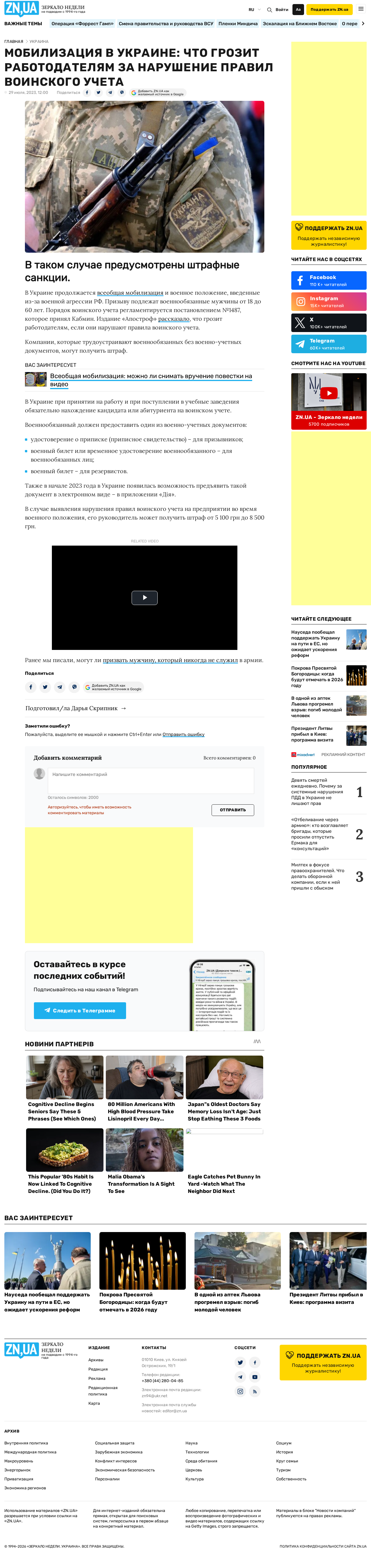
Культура (195, 1479)
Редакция (98, 1369)
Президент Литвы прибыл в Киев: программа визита (312, 734)
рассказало (174, 318)
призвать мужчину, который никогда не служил (170, 660)
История (284, 1452)
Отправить (233, 810)
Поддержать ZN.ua (329, 9)
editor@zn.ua (175, 1411)
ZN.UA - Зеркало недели (329, 417)
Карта (94, 1403)
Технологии (197, 1452)
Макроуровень (18, 1461)
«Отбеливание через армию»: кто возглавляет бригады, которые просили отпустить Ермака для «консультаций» (319, 834)
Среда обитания (201, 1461)
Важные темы (23, 23)
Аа (298, 9)
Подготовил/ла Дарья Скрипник (72, 708)
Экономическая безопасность (125, 1470)
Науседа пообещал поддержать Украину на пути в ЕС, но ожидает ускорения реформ (315, 643)
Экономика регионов (25, 1488)
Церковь (194, 1470)
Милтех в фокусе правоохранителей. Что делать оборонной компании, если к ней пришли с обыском (317, 876)
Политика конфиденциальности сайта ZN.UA (323, 1546)
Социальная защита (114, 1443)
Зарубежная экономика (119, 1452)
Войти (282, 9)
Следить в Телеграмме (84, 1010)
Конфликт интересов (116, 1461)
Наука (192, 1443)
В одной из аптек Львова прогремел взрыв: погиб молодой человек (316, 706)
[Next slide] (362, 23)
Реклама (97, 1378)
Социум (284, 1443)
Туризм (283, 1470)
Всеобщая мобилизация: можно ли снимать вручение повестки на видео (151, 380)
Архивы (95, 1360)
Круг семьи (287, 1461)
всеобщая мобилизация (130, 292)
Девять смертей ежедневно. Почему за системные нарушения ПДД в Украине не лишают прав (317, 791)
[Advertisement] (109, 885)
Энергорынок (17, 1470)
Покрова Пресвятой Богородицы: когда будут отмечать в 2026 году (317, 676)
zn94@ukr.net (154, 1395)
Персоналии (107, 1479)
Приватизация (18, 1479)
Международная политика (30, 1452)
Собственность (291, 1479)
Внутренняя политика (26, 1443)
